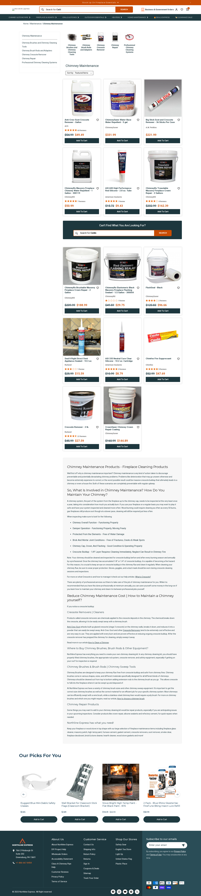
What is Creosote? (143, 577)
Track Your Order (91, 878)
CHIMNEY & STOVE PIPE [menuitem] (18, 17)
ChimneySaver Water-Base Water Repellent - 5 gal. (118, 121)
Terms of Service (59, 881)
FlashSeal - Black (154, 287)
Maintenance (35, 24)
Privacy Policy (58, 876)
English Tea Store (123, 849)
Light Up (119, 854)
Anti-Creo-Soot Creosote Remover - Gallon (77, 121)
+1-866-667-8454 (24, 863)
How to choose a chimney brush (131, 699)
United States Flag (124, 859)
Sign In (87, 863)
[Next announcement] (190, 2)
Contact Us (89, 844)
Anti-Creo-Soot (73, 627)
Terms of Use (156, 855)
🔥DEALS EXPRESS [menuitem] (162, 17)
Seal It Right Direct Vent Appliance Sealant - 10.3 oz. (78, 359)
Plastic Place (121, 863)
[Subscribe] (183, 845)
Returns (87, 859)
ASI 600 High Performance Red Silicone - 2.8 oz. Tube (118, 189)
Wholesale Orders (59, 854)
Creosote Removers (131, 630)
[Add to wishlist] (181, 10)
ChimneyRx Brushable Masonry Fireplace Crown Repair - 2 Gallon (80, 290)
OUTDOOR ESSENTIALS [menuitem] (94, 17)
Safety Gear (121, 844)
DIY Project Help (59, 849)
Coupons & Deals (91, 868)
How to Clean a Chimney (98, 643)
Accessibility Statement (62, 859)
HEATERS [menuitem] (116, 17)
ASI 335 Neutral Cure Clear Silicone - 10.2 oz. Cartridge (119, 359)
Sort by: (70, 73)
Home (25, 24)
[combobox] (79, 9)
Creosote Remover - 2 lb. (77, 427)
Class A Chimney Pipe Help (61, 865)
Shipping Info (89, 849)
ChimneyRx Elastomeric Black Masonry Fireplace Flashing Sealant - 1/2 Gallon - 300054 (119, 290)
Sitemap (87, 873)
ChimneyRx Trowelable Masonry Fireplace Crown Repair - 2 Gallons (158, 190)
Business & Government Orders (159, 9)
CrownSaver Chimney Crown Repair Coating (119, 428)
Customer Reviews (60, 872)
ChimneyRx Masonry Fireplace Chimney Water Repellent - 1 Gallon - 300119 (79, 190)
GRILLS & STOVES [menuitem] (69, 17)
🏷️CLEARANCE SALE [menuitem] (183, 17)
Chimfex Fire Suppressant (158, 358)
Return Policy (89, 854)
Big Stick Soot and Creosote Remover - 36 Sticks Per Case (160, 121)
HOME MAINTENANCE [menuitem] (137, 17)
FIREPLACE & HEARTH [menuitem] (45, 17)
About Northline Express (62, 844)
